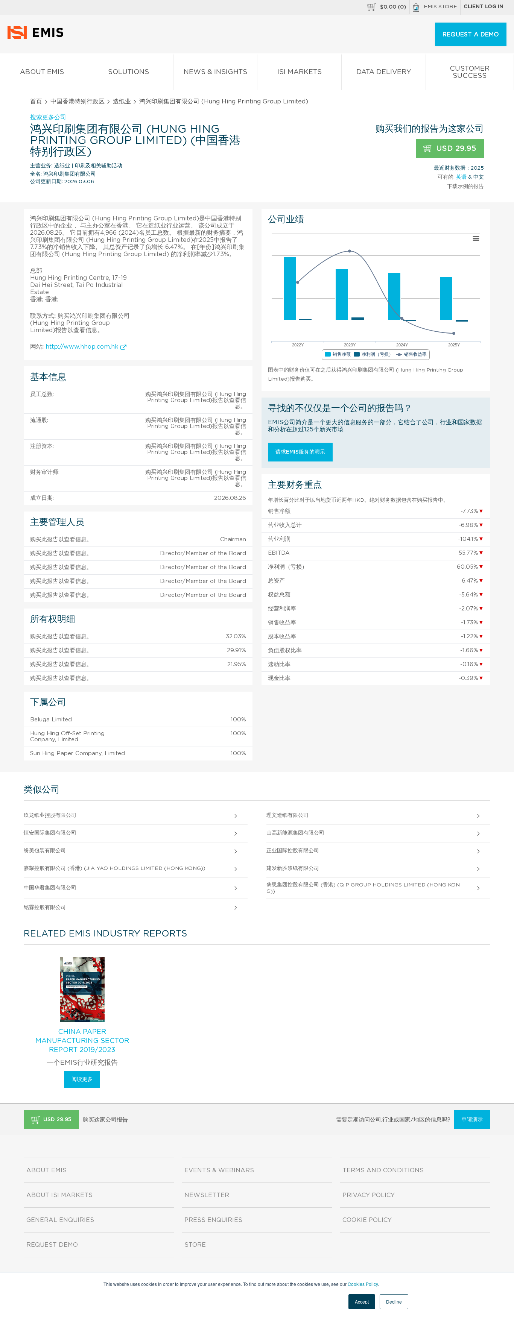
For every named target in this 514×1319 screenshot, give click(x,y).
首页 (36, 102)
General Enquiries (60, 1220)
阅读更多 (82, 1079)
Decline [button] (394, 1301)
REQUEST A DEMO (471, 35)
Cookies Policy (363, 1284)
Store (195, 1245)
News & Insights (215, 72)
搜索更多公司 (48, 117)
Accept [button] (362, 1301)
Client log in (483, 6)
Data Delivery (383, 72)
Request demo (52, 1245)
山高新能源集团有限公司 (295, 833)
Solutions (128, 72)
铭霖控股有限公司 (45, 907)
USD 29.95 (455, 148)
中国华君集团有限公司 (50, 888)
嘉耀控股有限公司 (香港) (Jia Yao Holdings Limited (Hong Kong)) (114, 868)
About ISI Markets (59, 1195)
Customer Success (470, 72)
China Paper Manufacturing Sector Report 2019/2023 (82, 1041)
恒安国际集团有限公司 (50, 833)
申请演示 (472, 1119)
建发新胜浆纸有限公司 (292, 868)
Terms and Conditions (383, 1170)
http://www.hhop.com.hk (83, 347)
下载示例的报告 (465, 186)
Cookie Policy (367, 1220)
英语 (461, 177)
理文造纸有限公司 (287, 815)
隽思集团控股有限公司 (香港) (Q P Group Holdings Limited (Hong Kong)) (363, 888)
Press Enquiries (213, 1220)
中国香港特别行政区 (77, 102)
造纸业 (122, 102)
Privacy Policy (368, 1195)
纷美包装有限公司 (45, 850)
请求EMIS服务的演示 (300, 452)
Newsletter (206, 1195)
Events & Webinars (219, 1170)
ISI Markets (299, 72)
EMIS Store (440, 6)
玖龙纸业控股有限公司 (50, 815)
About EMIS (42, 72)
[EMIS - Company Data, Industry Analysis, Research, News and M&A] (37, 37)
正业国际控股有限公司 (292, 850)
